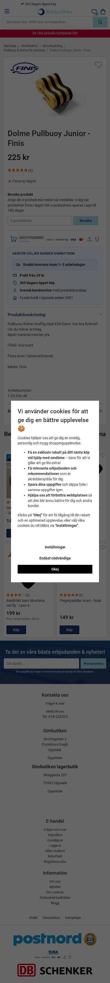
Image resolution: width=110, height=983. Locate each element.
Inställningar (55, 547)
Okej (55, 569)
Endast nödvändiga (55, 558)
